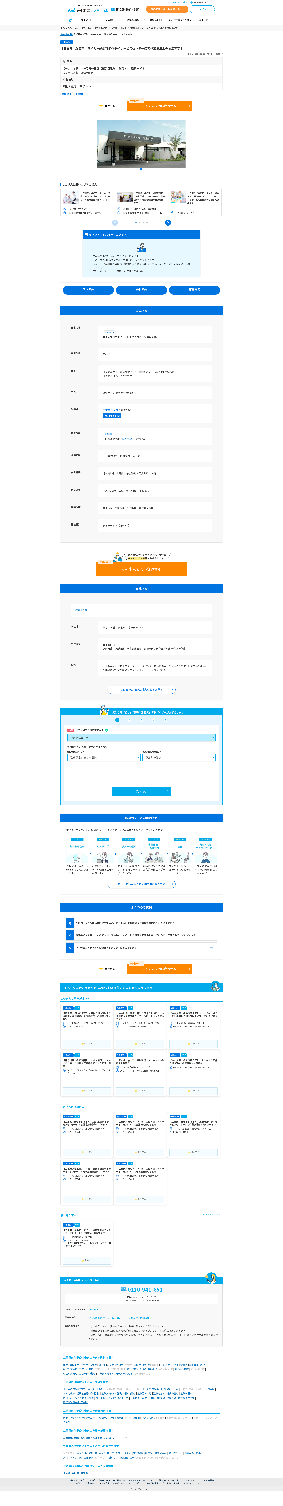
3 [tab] (143, 222)
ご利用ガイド (85, 20)
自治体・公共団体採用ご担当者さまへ (107, 1480)
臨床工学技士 (135, 1483)
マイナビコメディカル (69, 28)
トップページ (71, 20)
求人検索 (109, 20)
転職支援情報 (156, 20)
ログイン (202, 9)
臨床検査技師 (119, 1483)
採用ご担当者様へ (180, 2)
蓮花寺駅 (127, 438)
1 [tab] (141, 169)
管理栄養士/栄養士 (171, 1483)
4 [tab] (146, 222)
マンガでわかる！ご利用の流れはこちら (141, 884)
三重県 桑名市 (110, 410)
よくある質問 (208, 1480)
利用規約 (163, 1480)
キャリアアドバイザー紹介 (180, 20)
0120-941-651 (125, 9)
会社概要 (141, 289)
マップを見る (110, 416)
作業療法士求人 (101, 28)
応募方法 (194, 289)
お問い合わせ (176, 1480)
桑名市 (123, 28)
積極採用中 (66, 94)
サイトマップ (192, 1480)
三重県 (114, 28)
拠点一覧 (203, 20)
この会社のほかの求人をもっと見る (141, 689)
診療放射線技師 (152, 1483)
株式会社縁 (81, 610)
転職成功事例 (133, 20)
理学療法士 (77, 1483)
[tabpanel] (141, 144)
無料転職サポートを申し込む (166, 9)
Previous (115, 223)
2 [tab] (139, 222)
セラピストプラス (191, 1483)
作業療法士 (86, 28)
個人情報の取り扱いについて (141, 1480)
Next (168, 223)
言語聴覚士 (104, 1483)
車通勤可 (79, 94)
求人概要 (88, 289)
